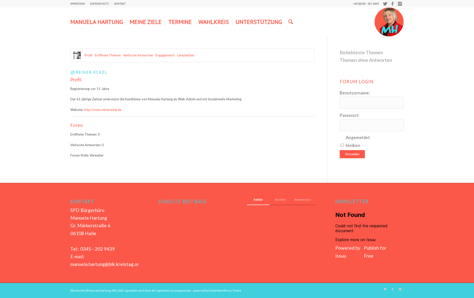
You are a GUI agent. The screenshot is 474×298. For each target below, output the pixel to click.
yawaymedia (183, 290)
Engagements (165, 55)
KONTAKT (120, 3)
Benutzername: (355, 92)
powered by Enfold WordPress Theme (217, 290)
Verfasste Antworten (138, 55)
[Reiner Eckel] (77, 55)
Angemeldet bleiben (358, 141)
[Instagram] (400, 3)
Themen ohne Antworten (366, 60)
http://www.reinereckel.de (102, 110)
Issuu (340, 256)
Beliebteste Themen (361, 52)
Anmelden (352, 154)
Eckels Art (149, 290)
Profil (88, 55)
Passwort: (349, 115)
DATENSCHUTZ (99, 3)
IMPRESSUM (77, 3)
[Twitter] (385, 3)
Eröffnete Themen (108, 55)
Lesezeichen (185, 55)
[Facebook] (392, 3)
